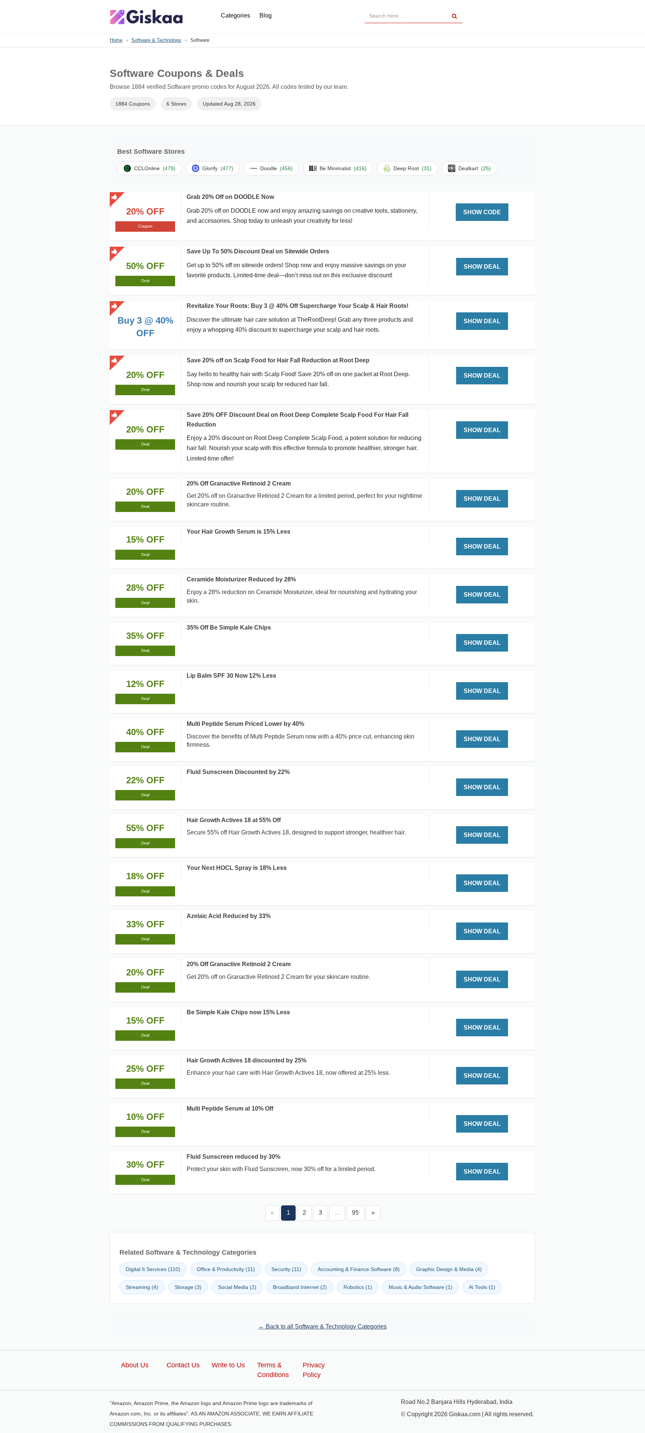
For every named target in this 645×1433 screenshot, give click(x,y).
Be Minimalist (343, 168)
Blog (265, 15)
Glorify (217, 168)
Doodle (276, 168)
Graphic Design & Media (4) (449, 1269)
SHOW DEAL (482, 266)
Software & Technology (156, 40)
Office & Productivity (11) (226, 1269)
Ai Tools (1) (482, 1287)
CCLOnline (154, 168)
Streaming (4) (142, 1287)
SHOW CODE (482, 212)
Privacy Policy (314, 1370)
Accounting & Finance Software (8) (359, 1269)
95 (355, 1212)
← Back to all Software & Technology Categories (322, 1326)
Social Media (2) (237, 1287)
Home (116, 40)
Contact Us (183, 1365)
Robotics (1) (357, 1287)
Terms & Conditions (273, 1370)
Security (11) (286, 1269)
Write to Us (228, 1365)
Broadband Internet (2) (300, 1287)
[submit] (454, 16)
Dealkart (474, 168)
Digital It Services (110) (153, 1269)
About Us (135, 1365)
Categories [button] (235, 15)
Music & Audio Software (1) (420, 1287)
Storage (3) (188, 1287)
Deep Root (412, 168)
